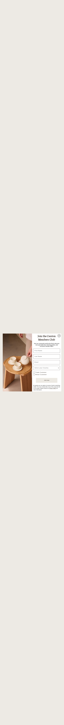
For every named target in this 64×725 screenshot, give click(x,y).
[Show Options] (58, 368)
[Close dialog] (59, 335)
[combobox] (46, 368)
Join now (46, 380)
